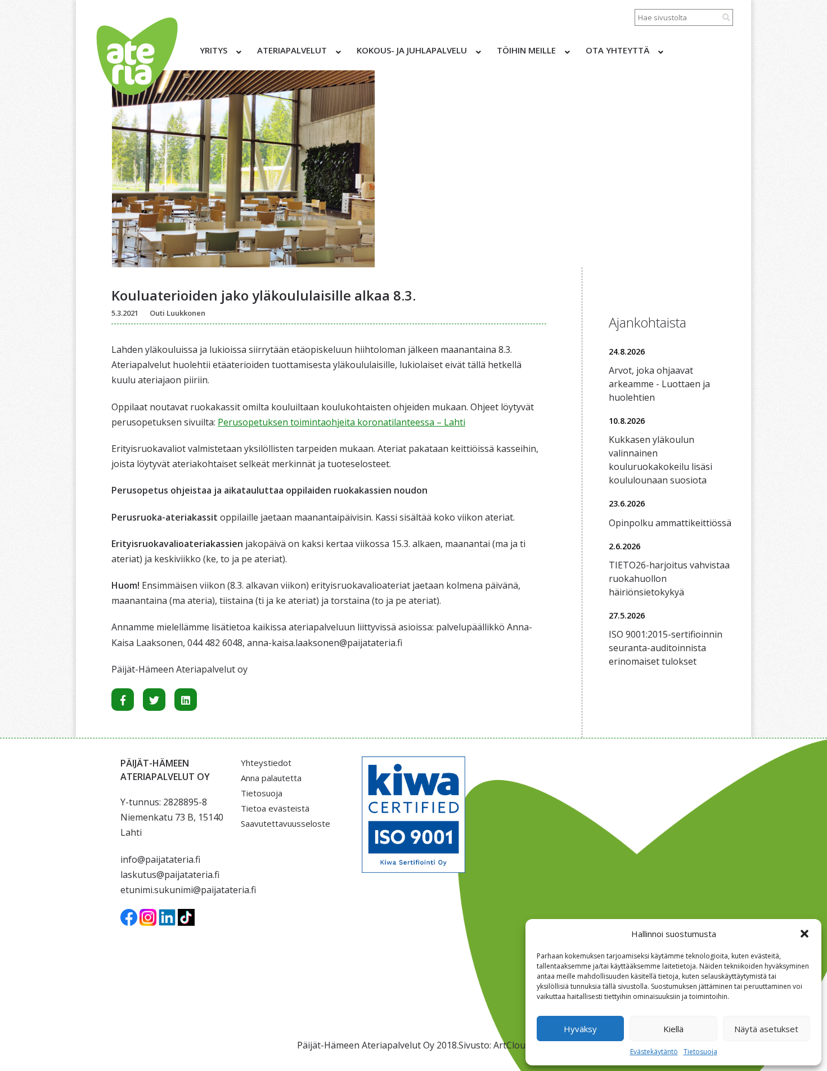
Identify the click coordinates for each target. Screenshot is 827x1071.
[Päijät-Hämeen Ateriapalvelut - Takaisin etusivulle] (136, 56)
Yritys (213, 50)
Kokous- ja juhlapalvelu (412, 50)
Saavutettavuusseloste (285, 823)
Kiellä (673, 1028)
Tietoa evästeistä (275, 808)
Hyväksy (580, 1028)
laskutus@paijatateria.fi (169, 874)
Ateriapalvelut (292, 50)
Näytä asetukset (766, 1028)
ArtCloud (512, 1045)
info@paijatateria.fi (160, 859)
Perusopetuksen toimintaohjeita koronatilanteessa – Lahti (341, 422)
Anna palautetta (271, 777)
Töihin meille (526, 50)
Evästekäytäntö (654, 1051)
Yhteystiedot (266, 762)
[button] (804, 933)
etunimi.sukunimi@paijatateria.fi (188, 890)
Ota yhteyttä (617, 50)
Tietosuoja (700, 1051)
